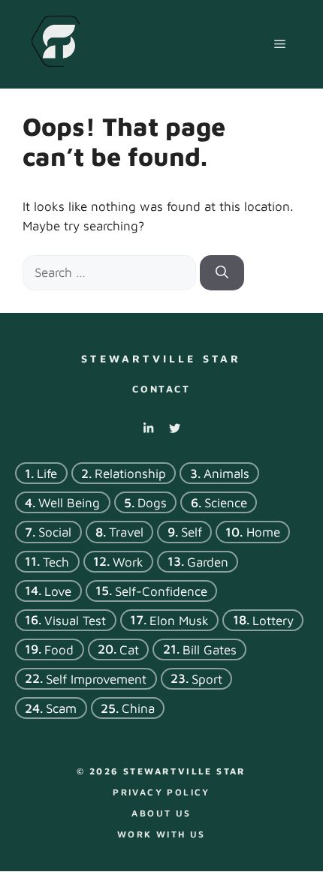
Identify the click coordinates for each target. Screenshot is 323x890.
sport (207, 679)
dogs (152, 502)
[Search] (222, 273)
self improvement (96, 679)
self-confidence (161, 590)
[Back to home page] (55, 42)
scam (61, 708)
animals (226, 473)
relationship (130, 473)
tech (56, 561)
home (263, 532)
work (128, 561)
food (59, 649)
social (54, 532)
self (191, 532)
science (225, 502)
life (47, 473)
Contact (161, 389)
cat (129, 649)
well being (69, 502)
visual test (75, 619)
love (57, 590)
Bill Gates (210, 649)
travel (126, 532)
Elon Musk (179, 619)
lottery (273, 619)
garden (207, 561)
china (138, 708)
